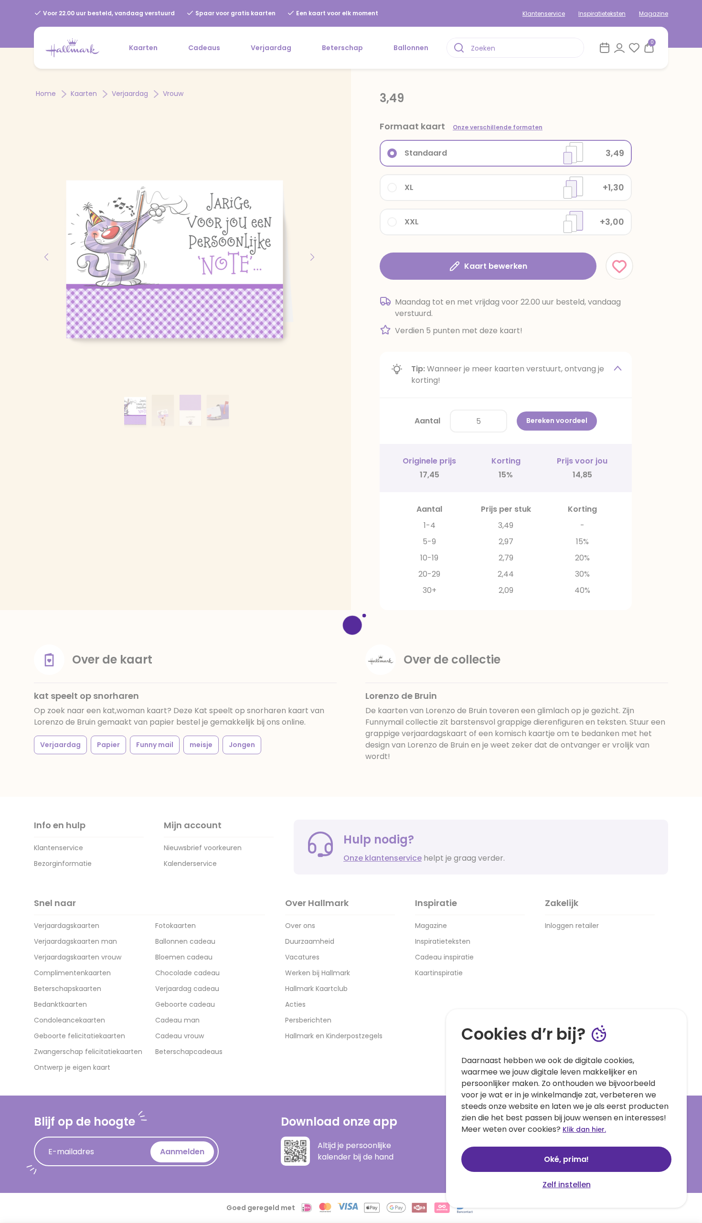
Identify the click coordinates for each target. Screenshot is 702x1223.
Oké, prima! (566, 1159)
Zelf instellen (566, 1185)
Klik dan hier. (584, 1129)
